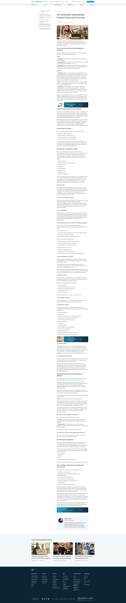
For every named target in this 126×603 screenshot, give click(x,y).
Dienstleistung (44, 579)
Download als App (76, 581)
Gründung (45, 4)
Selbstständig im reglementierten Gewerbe (46, 17)
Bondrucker (55, 586)
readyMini (54, 582)
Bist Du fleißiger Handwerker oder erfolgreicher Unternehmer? (46, 29)
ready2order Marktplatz (75, 585)
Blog (64, 581)
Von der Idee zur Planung (44, 19)
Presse (85, 582)
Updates (64, 584)
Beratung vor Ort (76, 579)
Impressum (57, 598)
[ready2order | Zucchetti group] (85, 598)
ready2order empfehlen (75, 588)
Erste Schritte (65, 577)
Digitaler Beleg (34, 581)
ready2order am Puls (76, 590)
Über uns (85, 576)
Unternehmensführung (57, 4)
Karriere (85, 577)
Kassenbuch (34, 582)
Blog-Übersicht (34, 4)
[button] (45, 11)
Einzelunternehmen (61, 285)
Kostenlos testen (90, 1)
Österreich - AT (36, 598)
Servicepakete (65, 579)
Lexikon (64, 582)
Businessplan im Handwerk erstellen (44, 22)
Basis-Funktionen (35, 576)
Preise (62, 1)
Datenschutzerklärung (63, 598)
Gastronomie (44, 576)
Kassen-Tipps (92, 4)
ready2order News (66, 586)
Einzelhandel (44, 577)
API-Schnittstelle (76, 582)
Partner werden (87, 581)
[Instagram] (44, 599)
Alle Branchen (44, 581)
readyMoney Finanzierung (65, 588)
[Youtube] (48, 599)
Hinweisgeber (86, 584)
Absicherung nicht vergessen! (45, 26)
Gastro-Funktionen (35, 577)
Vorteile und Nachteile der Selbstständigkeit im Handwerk (45, 15)
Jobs (85, 579)
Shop (77, 1)
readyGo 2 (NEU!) (56, 579)
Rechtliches (82, 4)
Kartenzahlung (34, 579)
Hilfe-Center (65, 576)
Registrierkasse (66, 410)
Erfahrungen (44, 582)
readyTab (54, 577)
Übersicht (54, 576)
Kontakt (73, 1)
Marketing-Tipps (70, 4)
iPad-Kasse (55, 584)
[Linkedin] (42, 599)
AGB (53, 598)
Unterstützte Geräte (56, 587)
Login (80, 1)
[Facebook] (46, 599)
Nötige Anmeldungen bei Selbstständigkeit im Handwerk (45, 24)
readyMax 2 (55, 581)
